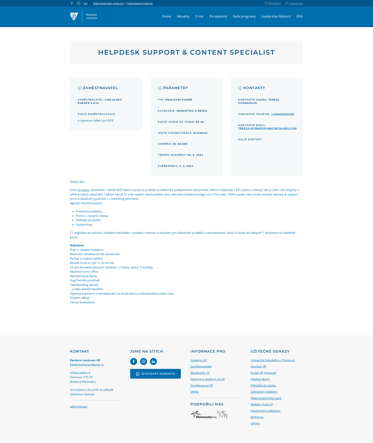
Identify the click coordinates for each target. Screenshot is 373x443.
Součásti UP (258, 366)
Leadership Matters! (276, 16)
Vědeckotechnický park (266, 398)
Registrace (296, 3)
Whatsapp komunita (158, 373)
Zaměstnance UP (201, 385)
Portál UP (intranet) (263, 373)
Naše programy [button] (244, 16)
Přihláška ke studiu (264, 385)
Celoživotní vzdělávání (266, 411)
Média (194, 392)
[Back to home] (83, 16)
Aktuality (183, 16)
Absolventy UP (200, 373)
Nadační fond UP (262, 404)
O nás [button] (199, 16)
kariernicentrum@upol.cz (87, 364)
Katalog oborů (260, 379)
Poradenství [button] (218, 16)
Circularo (83, 190)
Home (166, 16)
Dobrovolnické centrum (108, 3)
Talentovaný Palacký (140, 3)
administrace (78, 406)
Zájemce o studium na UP (207, 379)
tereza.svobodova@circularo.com (267, 128)
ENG (300, 16)
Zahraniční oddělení (264, 392)
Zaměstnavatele (201, 366)
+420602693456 (282, 114)
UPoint (255, 423)
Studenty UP (198, 360)
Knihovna (257, 417)
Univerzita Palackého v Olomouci (273, 360)
